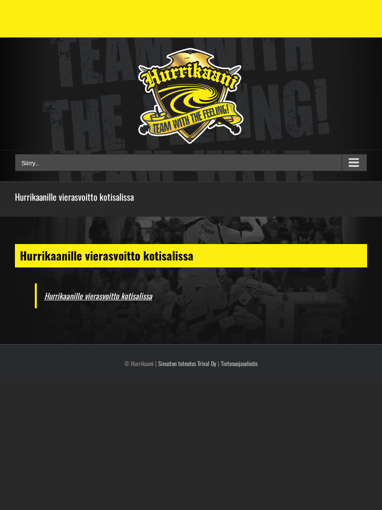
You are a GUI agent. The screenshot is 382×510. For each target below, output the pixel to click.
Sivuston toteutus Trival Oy (187, 363)
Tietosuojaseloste (239, 363)
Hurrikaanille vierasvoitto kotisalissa (98, 296)
